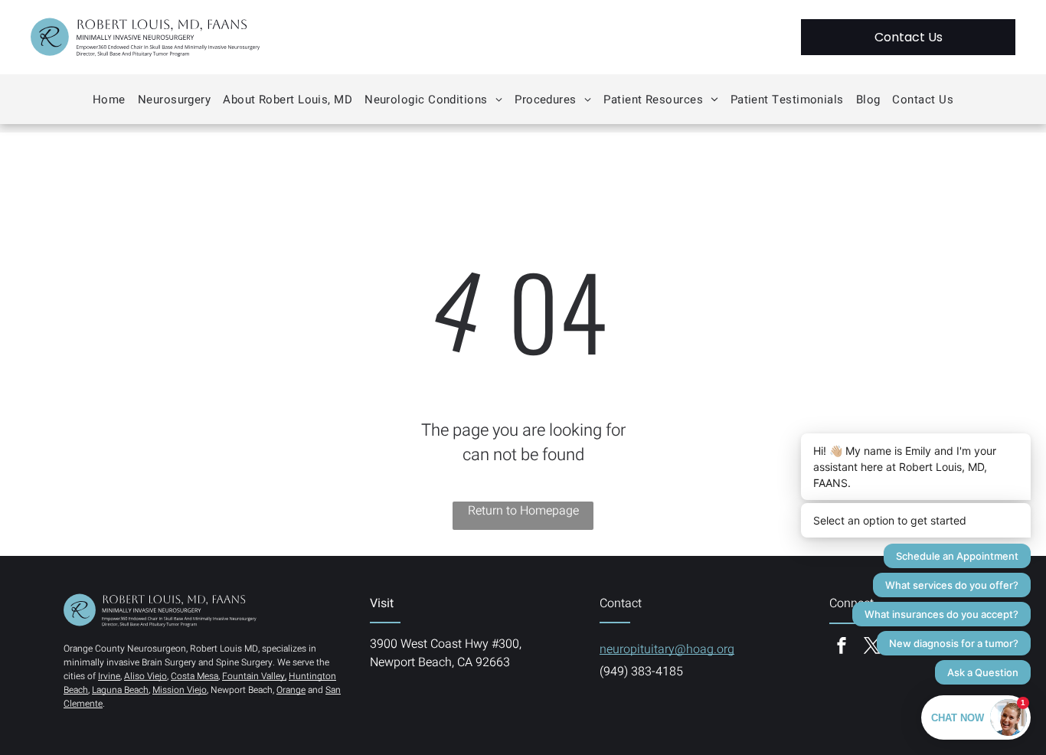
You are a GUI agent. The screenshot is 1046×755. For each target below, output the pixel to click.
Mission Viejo (179, 690)
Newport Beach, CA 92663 (440, 662)
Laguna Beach (120, 690)
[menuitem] (109, 99)
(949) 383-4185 (641, 671)
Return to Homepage (523, 511)
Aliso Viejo (145, 676)
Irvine (109, 676)
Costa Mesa (194, 676)
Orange (291, 690)
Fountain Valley (253, 676)
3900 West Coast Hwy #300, (445, 644)
